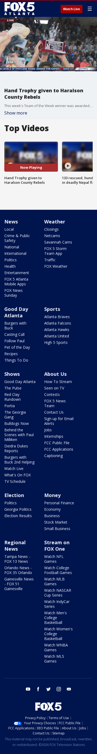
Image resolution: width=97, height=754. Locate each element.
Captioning (53, 455)
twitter (48, 689)
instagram (58, 689)
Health (10, 266)
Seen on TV (54, 388)
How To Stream (58, 381)
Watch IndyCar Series (57, 604)
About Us (55, 374)
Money (52, 495)
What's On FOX (17, 474)
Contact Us (54, 412)
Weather (54, 221)
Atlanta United (56, 336)
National (11, 246)
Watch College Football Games (58, 570)
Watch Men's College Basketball (55, 617)
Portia (9, 405)
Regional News (15, 545)
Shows (12, 374)
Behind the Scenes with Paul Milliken (19, 434)
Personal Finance (59, 502)
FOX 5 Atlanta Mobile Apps (16, 281)
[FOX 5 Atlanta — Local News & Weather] (20, 8)
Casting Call (14, 334)
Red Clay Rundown (12, 397)
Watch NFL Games (54, 559)
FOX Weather (55, 266)
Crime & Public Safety (17, 238)
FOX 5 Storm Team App (55, 251)
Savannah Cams (58, 242)
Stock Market (55, 522)
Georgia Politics (18, 509)
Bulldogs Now (16, 423)
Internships (53, 436)
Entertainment (16, 272)
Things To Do (16, 360)
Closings (51, 229)
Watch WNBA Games (56, 647)
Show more (15, 113)
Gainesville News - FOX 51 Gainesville (19, 583)
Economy (52, 509)
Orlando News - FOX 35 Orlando (18, 570)
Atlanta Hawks (56, 329)
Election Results (18, 515)
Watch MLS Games (54, 659)
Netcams (52, 235)
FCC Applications (58, 449)
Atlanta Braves (57, 316)
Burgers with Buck (15, 325)
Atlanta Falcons (57, 323)
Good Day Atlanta (16, 312)
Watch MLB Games (54, 581)
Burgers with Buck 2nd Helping (19, 460)
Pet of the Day (17, 347)
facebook (38, 689)
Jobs (48, 429)
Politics (10, 259)
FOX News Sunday (13, 293)
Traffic (50, 259)
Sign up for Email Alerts (59, 421)
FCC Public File (57, 442)
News (11, 221)
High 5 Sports (56, 342)
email (69, 689)
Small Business (57, 528)
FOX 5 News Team (55, 403)
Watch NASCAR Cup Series (57, 593)
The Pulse (13, 388)
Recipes (11, 353)
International (15, 253)
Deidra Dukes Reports (16, 448)
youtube (28, 689)
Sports (52, 309)
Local (9, 229)
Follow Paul (14, 340)
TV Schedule (15, 481)
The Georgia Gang (15, 415)
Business (52, 515)
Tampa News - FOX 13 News (17, 559)
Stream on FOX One (57, 545)
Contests (52, 394)
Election (14, 495)
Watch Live (71, 9)
